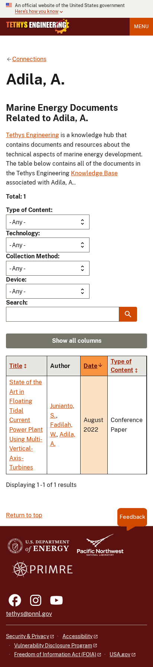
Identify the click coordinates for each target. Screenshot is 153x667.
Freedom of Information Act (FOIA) (55, 654)
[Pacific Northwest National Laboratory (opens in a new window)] (97, 548)
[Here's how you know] (76, 9)
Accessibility (77, 636)
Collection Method (32, 256)
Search (16, 302)
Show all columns (76, 340)
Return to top (24, 515)
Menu (141, 26)
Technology (22, 233)
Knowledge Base (94, 173)
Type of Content (28, 209)
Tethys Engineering (32, 135)
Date (93, 365)
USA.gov (120, 654)
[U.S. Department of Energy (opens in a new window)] (38, 548)
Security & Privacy (27, 636)
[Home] (37, 26)
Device (15, 279)
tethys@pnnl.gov (29, 613)
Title (15, 365)
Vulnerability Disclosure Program (53, 645)
